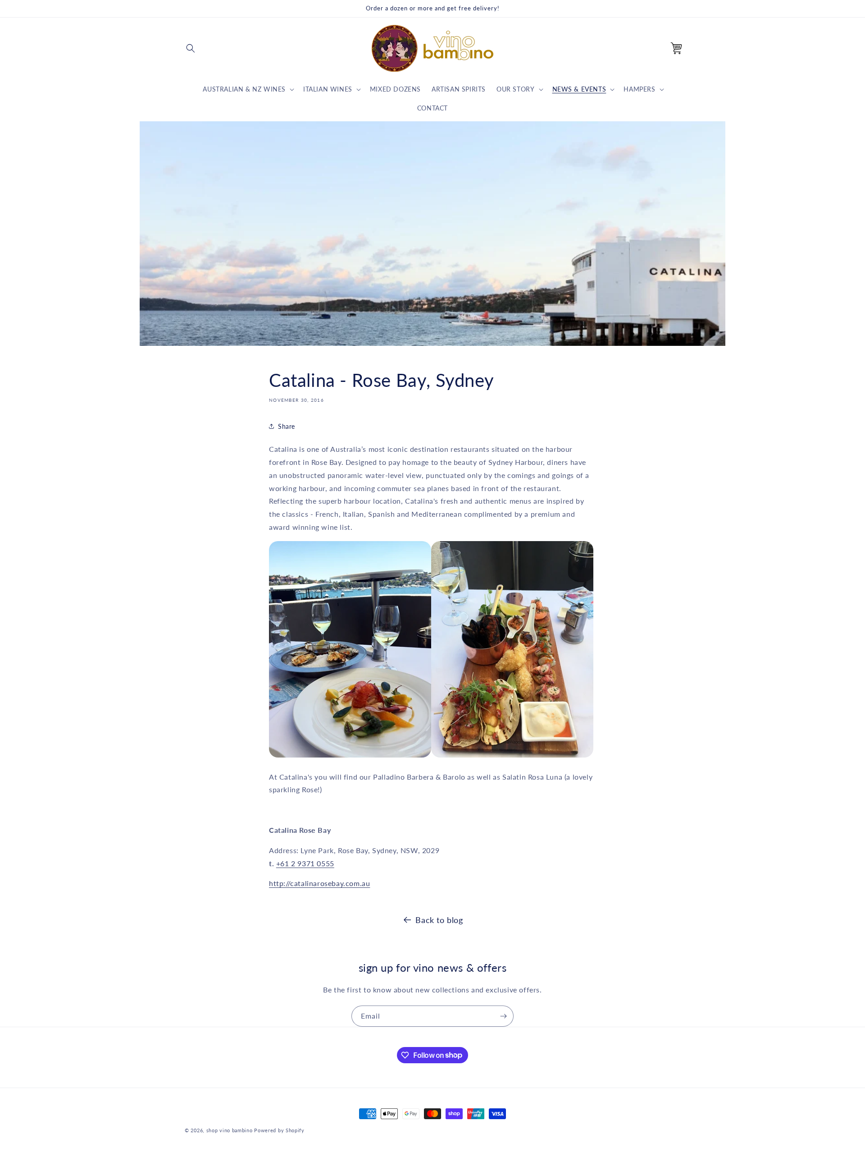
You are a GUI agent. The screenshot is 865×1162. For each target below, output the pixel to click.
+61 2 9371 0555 (305, 863)
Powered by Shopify (279, 1130)
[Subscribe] (503, 1016)
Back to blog (439, 920)
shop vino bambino (229, 1130)
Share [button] (286, 426)
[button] (190, 48)
